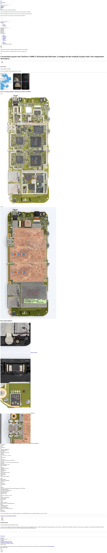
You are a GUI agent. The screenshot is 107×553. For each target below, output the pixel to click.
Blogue (4, 24)
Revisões (4, 37)
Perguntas (4, 38)
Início (4, 35)
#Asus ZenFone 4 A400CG (11, 515)
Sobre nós (4, 25)
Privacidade (2, 542)
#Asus (5, 515)
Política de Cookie (9, 542)
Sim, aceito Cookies (3, 547)
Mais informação (51, 546)
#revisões (2, 515)
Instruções (4, 36)
